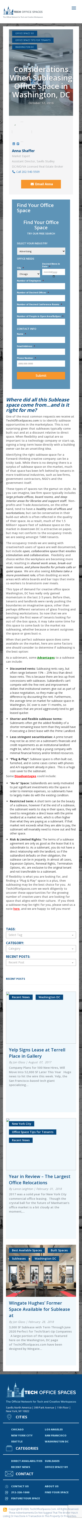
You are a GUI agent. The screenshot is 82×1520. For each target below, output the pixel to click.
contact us (20, 1486)
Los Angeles (54, 1429)
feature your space (25, 1498)
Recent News (20, 1467)
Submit (41, 375)
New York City (22, 1435)
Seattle (16, 1441)
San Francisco (55, 1435)
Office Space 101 (24, 33)
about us (52, 1486)
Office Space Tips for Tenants (32, 40)
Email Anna (44, 184)
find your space (56, 1492)
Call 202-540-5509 (28, 172)
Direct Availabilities (26, 1461)
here (16, 909)
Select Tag (15, 935)
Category (14, 948)
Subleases (52, 1461)
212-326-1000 (20, 1492)
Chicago (17, 1429)
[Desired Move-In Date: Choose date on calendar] (53, 276)
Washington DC (24, 46)
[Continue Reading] (41, 995)
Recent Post (16, 962)
